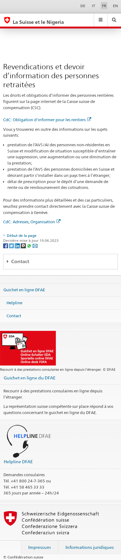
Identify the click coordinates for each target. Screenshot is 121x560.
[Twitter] (12, 245)
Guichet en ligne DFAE (24, 289)
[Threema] (24, 245)
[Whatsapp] (30, 245)
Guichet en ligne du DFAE (30, 377)
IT (93, 5)
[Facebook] (6, 245)
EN (115, 5)
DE (82, 5)
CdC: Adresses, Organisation (29, 221)
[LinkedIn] (18, 245)
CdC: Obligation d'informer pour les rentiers (44, 119)
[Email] (35, 245)
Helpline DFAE (18, 461)
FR (104, 5)
